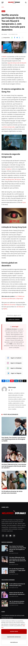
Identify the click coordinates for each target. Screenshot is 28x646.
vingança (9, 169)
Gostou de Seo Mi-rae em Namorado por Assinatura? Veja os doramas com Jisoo (16, 594)
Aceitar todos (14, 631)
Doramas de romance (7, 618)
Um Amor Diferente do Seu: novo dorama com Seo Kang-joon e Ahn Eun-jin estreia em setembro (14, 466)
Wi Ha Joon (18, 179)
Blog (3, 11)
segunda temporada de (16, 63)
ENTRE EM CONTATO (14, 319)
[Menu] (3, 2)
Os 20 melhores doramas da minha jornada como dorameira (12, 492)
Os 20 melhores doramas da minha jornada (13, 615)
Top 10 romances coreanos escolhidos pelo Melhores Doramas (16, 602)
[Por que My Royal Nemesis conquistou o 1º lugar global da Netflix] (5, 571)
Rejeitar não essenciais (14, 637)
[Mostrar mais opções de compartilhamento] (22, 37)
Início (3, 7)
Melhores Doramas (9, 304)
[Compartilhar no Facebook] (14, 37)
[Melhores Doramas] (14, 2)
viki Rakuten (20, 307)
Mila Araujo (4, 34)
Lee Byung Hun (9, 179)
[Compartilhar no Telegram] (17, 37)
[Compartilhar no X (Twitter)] (19, 37)
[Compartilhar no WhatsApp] (12, 37)
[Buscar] (25, 2)
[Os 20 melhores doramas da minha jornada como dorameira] (14, 480)
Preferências (14, 642)
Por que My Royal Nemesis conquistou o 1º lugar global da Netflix (17, 570)
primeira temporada (9, 127)
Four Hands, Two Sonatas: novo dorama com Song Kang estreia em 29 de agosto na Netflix (13, 439)
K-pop (24, 202)
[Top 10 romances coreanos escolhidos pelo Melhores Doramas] (5, 603)
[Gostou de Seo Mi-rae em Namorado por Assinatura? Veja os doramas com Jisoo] (5, 595)
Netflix (5, 56)
